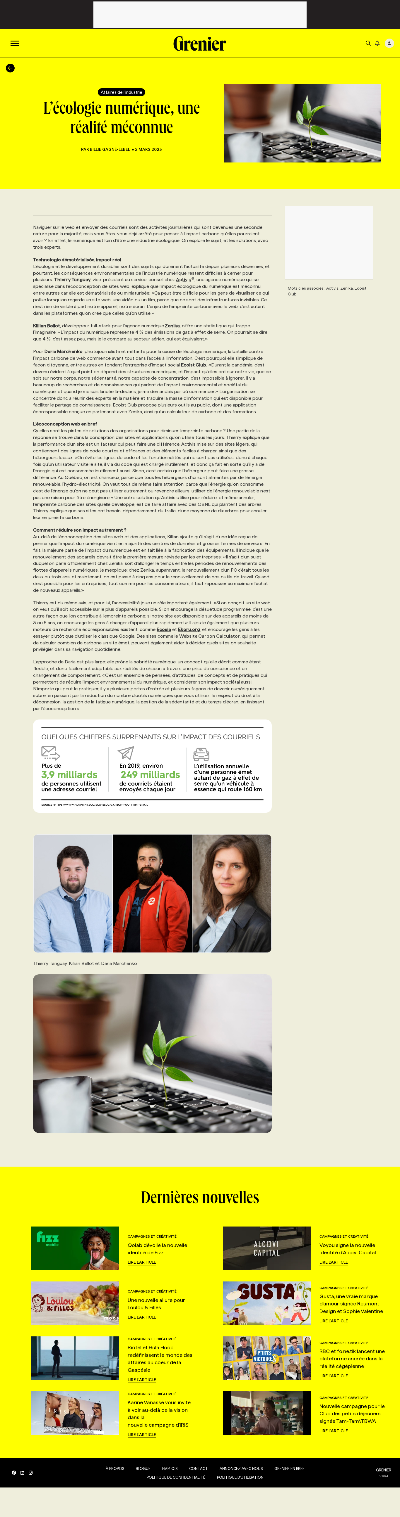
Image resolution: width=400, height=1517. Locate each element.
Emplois (169, 1468)
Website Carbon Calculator (209, 636)
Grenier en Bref (289, 1468)
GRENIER (383, 1470)
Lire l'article (142, 1262)
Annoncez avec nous (241, 1468)
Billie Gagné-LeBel (110, 149)
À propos (115, 1468)
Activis (183, 279)
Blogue (143, 1468)
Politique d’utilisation (240, 1477)
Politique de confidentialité (176, 1477)
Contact (198, 1468)
